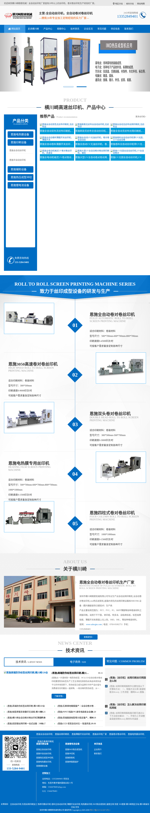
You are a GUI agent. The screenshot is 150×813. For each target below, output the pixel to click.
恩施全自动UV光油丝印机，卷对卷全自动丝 (92, 144)
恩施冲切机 (70, 753)
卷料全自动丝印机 (59, 804)
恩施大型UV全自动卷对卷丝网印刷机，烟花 (92, 157)
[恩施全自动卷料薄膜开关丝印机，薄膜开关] (57, 138)
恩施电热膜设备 (20, 134)
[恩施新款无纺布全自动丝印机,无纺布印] (92, 125)
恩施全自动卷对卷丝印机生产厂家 (106, 582)
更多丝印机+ (140, 116)
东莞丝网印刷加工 (29, 804)
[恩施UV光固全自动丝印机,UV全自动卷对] (128, 152)
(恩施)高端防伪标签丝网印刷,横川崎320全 (71, 673)
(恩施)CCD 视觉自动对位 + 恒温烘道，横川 (76, 723)
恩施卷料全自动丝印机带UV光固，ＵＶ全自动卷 (128, 144)
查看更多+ (88, 637)
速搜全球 (110, 804)
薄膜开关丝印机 (73, 804)
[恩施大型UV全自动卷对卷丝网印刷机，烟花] (92, 152)
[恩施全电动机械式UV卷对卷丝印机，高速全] (57, 152)
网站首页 (15, 29)
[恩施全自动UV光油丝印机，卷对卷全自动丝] (92, 138)
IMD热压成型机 (99, 804)
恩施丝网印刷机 (62, 734)
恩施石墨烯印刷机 (45, 741)
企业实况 (88, 29)
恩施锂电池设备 (20, 185)
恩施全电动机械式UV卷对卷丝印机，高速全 (57, 157)
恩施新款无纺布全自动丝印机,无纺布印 (92, 131)
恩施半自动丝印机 (17, 160)
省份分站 (130, 3)
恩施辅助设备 (19, 169)
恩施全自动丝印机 (17, 150)
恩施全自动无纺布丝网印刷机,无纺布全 (128, 131)
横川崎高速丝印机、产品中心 (75, 107)
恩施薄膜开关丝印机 (81, 734)
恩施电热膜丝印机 (136, 734)
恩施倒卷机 (70, 758)
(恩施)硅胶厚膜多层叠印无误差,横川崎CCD (26, 712)
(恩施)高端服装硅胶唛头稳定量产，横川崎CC (76, 718)
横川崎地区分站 (132, 804)
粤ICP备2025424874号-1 (100, 810)
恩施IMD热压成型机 (73, 749)
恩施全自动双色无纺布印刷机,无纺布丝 (57, 131)
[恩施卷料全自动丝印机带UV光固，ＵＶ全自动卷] (128, 138)
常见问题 (101, 29)
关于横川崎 (75, 569)
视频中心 (61, 29)
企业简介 (98, 749)
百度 (116, 804)
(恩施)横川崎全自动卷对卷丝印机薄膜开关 (26, 718)
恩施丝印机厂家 (99, 734)
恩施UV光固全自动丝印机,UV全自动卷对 (128, 157)
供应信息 (115, 29)
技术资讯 (74, 29)
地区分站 (119, 3)
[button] (11, 62)
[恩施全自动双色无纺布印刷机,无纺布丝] (57, 125)
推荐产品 (47, 116)
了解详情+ (59, 696)
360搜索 (122, 804)
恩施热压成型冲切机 (44, 758)
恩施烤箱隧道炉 (72, 762)
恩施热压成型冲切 (21, 177)
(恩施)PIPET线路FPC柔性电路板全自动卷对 (76, 712)
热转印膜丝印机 (44, 804)
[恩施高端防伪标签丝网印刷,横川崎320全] (26, 672)
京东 (77, 807)
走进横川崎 (33, 29)
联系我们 (128, 29)
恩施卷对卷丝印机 (117, 734)
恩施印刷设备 (19, 142)
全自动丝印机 (16, 804)
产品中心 (48, 29)
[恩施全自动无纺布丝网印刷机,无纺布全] (128, 125)
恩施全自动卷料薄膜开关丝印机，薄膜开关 (57, 144)
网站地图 (141, 3)
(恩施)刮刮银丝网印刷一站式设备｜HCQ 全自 (26, 723)
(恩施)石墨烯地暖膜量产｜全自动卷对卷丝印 (76, 706)
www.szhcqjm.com (94, 624)
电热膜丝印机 (86, 804)
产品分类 (20, 122)
